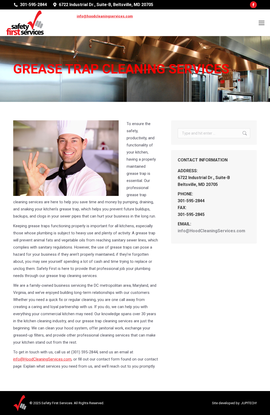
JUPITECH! (249, 403)
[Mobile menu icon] (261, 23)
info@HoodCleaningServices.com (42, 359)
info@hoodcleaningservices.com (105, 16)
